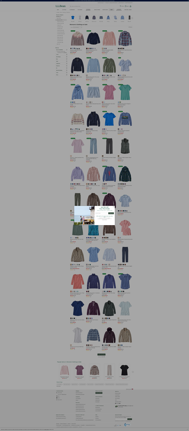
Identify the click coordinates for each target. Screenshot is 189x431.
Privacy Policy (104, 219)
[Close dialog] (114, 206)
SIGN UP (111, 213)
